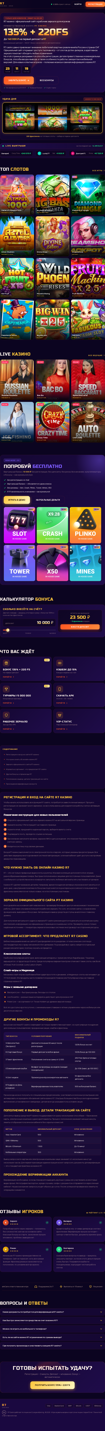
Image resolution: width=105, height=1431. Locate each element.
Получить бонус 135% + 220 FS (52, 1385)
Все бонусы (47, 80)
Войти (78, 4)
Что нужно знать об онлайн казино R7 (21, 759)
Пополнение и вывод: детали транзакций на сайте (27, 779)
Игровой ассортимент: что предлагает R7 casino (26, 769)
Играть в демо (16, 499)
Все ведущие (95, 355)
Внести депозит (80, 627)
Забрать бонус (17, 80)
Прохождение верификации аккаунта (21, 784)
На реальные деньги (48, 499)
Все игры (97, 170)
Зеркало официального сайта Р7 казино (22, 764)
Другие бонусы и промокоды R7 (19, 774)
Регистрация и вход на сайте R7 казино (22, 754)
